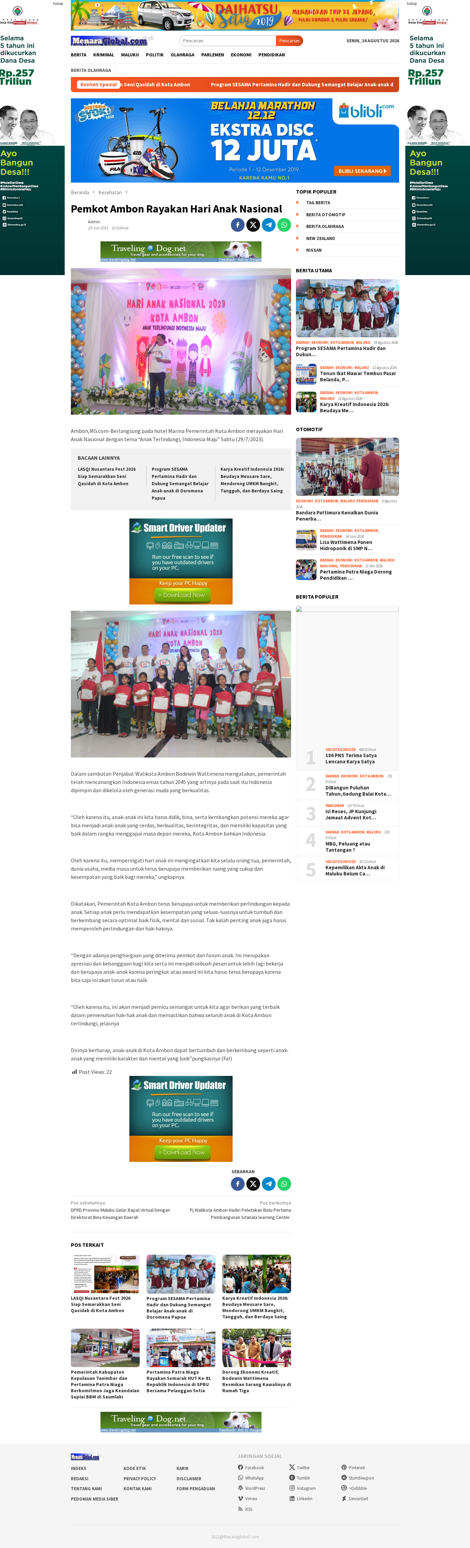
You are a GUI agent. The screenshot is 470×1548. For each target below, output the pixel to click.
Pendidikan (367, 501)
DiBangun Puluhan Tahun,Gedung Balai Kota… (358, 791)
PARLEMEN (334, 806)
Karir (183, 1468)
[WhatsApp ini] (284, 225)
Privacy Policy (140, 1479)
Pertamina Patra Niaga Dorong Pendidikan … (356, 575)
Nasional (329, 566)
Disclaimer (189, 1479)
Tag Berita (318, 203)
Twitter (303, 1468)
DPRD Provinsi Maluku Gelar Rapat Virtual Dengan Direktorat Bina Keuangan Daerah (120, 1210)
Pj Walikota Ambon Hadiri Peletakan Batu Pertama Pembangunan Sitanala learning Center (240, 1210)
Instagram (306, 1488)
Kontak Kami (138, 1489)
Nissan (314, 250)
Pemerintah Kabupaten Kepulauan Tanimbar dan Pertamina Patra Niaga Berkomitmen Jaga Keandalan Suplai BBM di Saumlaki (105, 1384)
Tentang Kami (86, 1489)
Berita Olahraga (325, 227)
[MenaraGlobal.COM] (112, 40)
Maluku (363, 342)
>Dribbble (358, 1488)
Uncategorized (340, 750)
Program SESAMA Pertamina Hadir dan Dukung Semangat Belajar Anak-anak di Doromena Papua (249, 84)
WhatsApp (254, 1478)
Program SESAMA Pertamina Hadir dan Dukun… (341, 352)
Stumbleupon (361, 1478)
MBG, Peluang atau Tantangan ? (347, 847)
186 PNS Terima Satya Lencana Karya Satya (351, 759)
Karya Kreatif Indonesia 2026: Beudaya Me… (354, 408)
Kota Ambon (342, 342)
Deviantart (358, 1499)
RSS (248, 1509)
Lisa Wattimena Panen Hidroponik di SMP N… (346, 545)
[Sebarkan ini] (238, 225)
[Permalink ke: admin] (78, 224)
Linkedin (304, 1499)
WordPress (255, 1488)
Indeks (78, 1468)
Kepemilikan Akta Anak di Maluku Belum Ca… (355, 871)
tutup (58, 3)
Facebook (254, 1468)
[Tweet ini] (253, 225)
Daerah (303, 342)
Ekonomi (320, 342)
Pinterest (357, 1468)
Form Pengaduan (196, 1489)
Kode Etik (135, 1468)
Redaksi (79, 1479)
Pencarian (289, 40)
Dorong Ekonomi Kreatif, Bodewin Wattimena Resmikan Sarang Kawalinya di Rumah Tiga (256, 1381)
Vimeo (251, 1499)
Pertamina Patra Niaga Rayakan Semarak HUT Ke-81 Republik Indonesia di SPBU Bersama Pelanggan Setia (179, 1381)
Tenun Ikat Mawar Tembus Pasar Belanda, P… (358, 377)
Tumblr (303, 1478)
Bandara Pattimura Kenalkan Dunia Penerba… (337, 516)
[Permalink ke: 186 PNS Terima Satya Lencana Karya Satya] (347, 674)
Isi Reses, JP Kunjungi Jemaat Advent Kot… (350, 815)
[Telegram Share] (269, 225)
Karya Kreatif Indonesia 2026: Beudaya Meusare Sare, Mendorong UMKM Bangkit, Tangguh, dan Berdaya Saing (255, 1307)
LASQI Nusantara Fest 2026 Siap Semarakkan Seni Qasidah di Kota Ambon (107, 476)
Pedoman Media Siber (94, 1499)
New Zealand (320, 238)
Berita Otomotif (325, 215)
